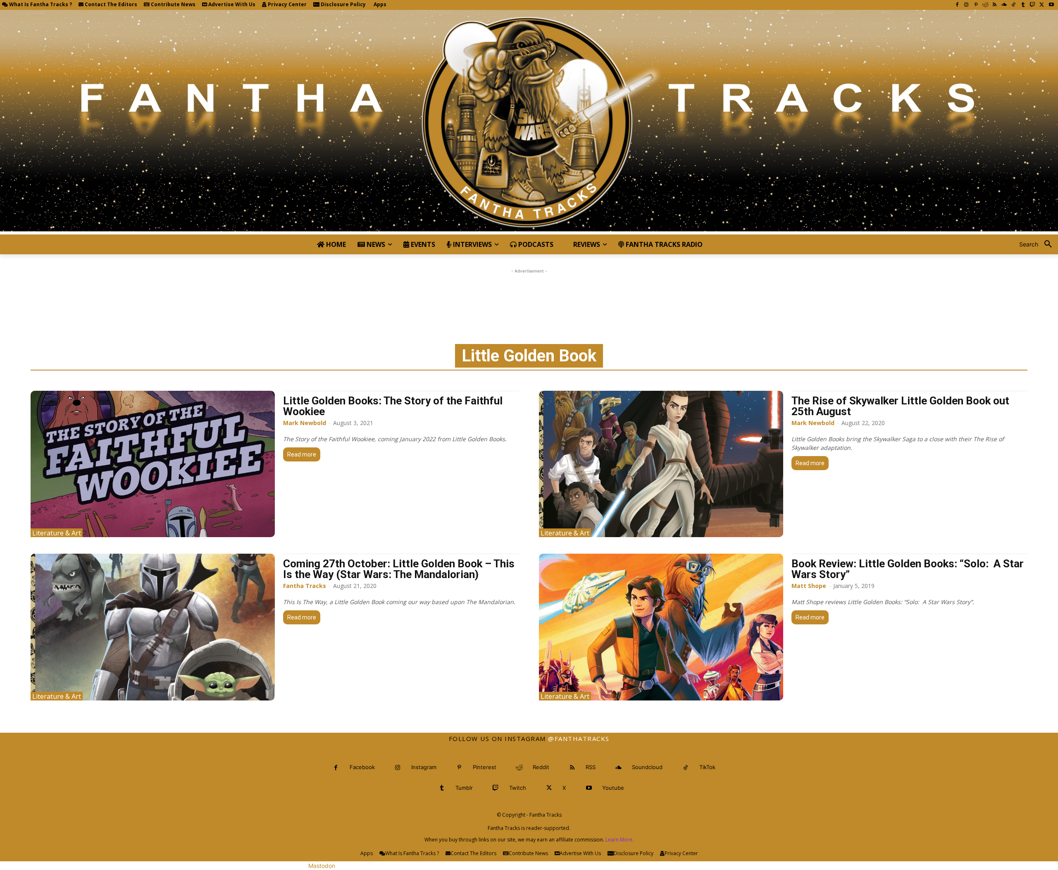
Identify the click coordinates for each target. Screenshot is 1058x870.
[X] (1041, 5)
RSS (591, 767)
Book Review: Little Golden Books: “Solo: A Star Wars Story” (907, 569)
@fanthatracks (579, 738)
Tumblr (464, 787)
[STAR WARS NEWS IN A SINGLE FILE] (529, 122)
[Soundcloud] (1004, 5)
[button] (1038, 244)
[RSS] (994, 5)
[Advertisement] (529, 294)
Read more (301, 454)
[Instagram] (966, 5)
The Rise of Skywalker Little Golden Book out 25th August (900, 406)
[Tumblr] (1023, 5)
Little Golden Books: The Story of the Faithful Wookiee (393, 406)
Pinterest (484, 767)
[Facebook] (957, 5)
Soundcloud (647, 767)
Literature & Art (56, 532)
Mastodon (321, 865)
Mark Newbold (304, 423)
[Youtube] (1051, 5)
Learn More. (619, 839)
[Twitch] (1032, 5)
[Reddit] (985, 5)
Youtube (613, 787)
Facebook (362, 767)
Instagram (423, 767)
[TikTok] (1013, 5)
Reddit (541, 767)
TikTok (707, 767)
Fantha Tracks (304, 586)
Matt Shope (808, 586)
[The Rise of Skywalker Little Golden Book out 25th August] (661, 464)
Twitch (517, 787)
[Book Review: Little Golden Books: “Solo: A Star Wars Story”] (661, 627)
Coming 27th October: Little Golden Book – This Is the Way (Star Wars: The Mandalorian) (399, 569)
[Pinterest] (976, 5)
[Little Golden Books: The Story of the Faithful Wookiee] (153, 464)
